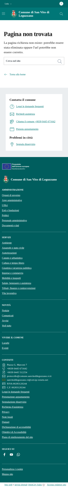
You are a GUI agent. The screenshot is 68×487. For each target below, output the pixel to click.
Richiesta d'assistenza (12, 407)
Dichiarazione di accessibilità (16, 427)
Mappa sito (7, 474)
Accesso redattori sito (56, 485)
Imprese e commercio (12, 273)
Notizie (5, 310)
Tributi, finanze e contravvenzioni (18, 288)
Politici (5, 215)
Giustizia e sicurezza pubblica (16, 268)
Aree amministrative (12, 200)
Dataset (5, 422)
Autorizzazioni (9, 253)
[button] (8, 4)
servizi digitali (21, 485)
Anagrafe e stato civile (13, 247)
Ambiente (7, 242)
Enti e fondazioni (10, 210)
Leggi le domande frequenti (15, 391)
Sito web (8, 485)
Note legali (7, 417)
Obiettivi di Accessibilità (14, 432)
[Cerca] (60, 61)
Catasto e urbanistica (12, 258)
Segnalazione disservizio (14, 402)
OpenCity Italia (35, 485)
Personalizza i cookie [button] (12, 469)
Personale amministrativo (14, 220)
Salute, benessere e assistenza (16, 283)
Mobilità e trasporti (11, 278)
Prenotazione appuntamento (16, 396)
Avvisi (5, 320)
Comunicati (7, 315)
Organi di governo (11, 195)
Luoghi (5, 343)
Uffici (5, 205)
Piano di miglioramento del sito (17, 437)
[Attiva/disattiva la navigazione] (3, 13)
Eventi (5, 348)
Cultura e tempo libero (13, 263)
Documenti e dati (10, 225)
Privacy (5, 412)
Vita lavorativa (9, 293)
